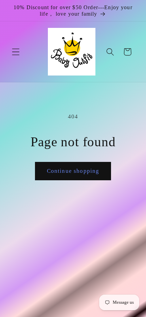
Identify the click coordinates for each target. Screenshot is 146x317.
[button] (15, 52)
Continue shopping (73, 171)
